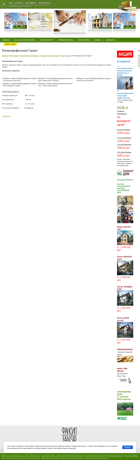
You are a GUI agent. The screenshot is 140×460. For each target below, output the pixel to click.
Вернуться (7, 116)
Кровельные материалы (30, 56)
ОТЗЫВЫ (97, 40)
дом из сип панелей (12, 455)
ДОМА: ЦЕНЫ (10, 44)
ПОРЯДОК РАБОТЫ (65, 40)
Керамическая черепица (50, 56)
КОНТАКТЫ (110, 40)
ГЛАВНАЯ (6, 40)
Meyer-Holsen (66, 56)
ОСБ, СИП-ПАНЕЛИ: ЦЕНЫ (24, 40)
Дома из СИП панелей (10, 56)
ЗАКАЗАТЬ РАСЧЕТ (47, 40)
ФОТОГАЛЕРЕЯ (83, 40)
